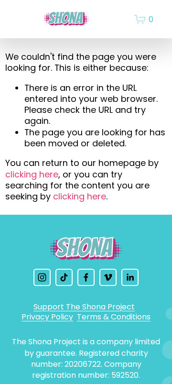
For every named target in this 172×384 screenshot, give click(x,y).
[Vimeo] (108, 277)
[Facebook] (86, 277)
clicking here (31, 174)
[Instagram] (42, 277)
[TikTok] (64, 277)
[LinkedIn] (130, 277)
